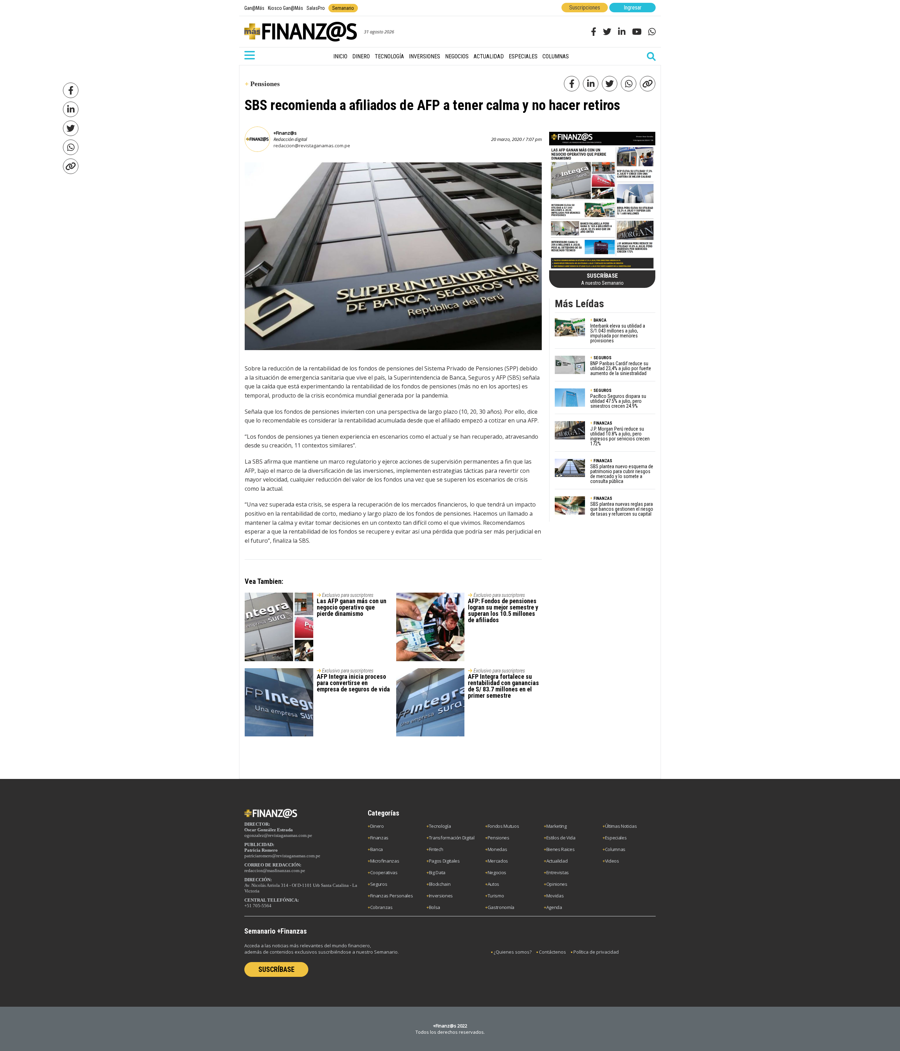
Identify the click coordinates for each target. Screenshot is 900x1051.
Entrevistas (557, 872)
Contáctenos (552, 952)
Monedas (497, 849)
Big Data (437, 872)
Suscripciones (584, 7)
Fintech (436, 849)
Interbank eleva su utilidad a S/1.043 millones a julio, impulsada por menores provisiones (617, 333)
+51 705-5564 (257, 905)
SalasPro (316, 8)
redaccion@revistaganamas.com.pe (312, 145)
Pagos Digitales (444, 861)
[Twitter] (70, 128)
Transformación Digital (452, 837)
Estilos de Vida (561, 837)
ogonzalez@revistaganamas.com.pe (278, 835)
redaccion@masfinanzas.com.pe (274, 870)
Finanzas (379, 837)
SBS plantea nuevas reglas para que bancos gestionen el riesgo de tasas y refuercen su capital (621, 509)
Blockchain (440, 884)
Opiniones (556, 884)
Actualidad (489, 56)
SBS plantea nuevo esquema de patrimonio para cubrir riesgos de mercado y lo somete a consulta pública (621, 474)
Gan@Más (254, 8)
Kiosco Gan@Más (285, 8)
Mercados (498, 861)
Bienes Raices (560, 849)
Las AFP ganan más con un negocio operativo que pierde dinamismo (351, 607)
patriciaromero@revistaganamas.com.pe (282, 855)
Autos (493, 884)
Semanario (343, 8)
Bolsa (434, 907)
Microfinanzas (384, 861)
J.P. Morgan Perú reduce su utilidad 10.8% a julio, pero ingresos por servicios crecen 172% (620, 436)
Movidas (555, 895)
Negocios (457, 56)
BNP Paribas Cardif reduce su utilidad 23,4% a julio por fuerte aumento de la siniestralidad (620, 368)
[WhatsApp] (70, 147)
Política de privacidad (596, 952)
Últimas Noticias (621, 826)
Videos (612, 861)
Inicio (340, 56)
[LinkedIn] (70, 109)
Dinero (361, 56)
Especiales (523, 56)
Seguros (378, 884)
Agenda (554, 907)
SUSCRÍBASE (276, 969)
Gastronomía (501, 907)
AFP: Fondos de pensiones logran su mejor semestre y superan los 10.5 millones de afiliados (503, 610)
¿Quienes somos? (513, 952)
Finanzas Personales (391, 895)
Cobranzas (381, 907)
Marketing (556, 826)
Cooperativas (384, 872)
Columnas (555, 56)
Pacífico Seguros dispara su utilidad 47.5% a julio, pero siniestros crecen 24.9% (618, 401)
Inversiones (424, 56)
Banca (376, 849)
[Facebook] (70, 90)
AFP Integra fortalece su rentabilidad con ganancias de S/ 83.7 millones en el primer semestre (503, 686)
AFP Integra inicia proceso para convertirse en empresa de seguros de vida (353, 683)
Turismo (496, 895)
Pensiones (498, 837)
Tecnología (389, 56)
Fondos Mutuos (503, 826)
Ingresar (633, 7)
